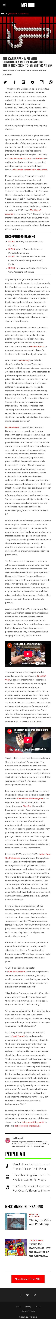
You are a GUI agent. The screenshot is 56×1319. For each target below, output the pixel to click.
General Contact (28, 1311)
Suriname (17, 158)
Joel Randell (12, 14)
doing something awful (33, 1122)
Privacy (28, 1306)
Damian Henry (12, 427)
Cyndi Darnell (17, 1036)
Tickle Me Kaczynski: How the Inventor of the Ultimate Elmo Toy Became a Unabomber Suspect (39, 1250)
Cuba (10, 158)
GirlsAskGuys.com (16, 971)
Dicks (4, 13)
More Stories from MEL (28, 1279)
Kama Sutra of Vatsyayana (30, 798)
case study (24, 360)
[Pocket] (32, 82)
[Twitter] (5, 82)
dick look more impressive (26, 1125)
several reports (37, 346)
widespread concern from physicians (29, 169)
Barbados (40, 158)
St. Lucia (27, 158)
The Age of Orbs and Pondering (40, 1222)
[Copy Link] (41, 82)
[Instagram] (50, 82)
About (18, 1306)
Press (38, 1306)
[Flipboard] (23, 82)
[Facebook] (14, 82)
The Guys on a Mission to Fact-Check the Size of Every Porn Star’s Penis (27, 260)
